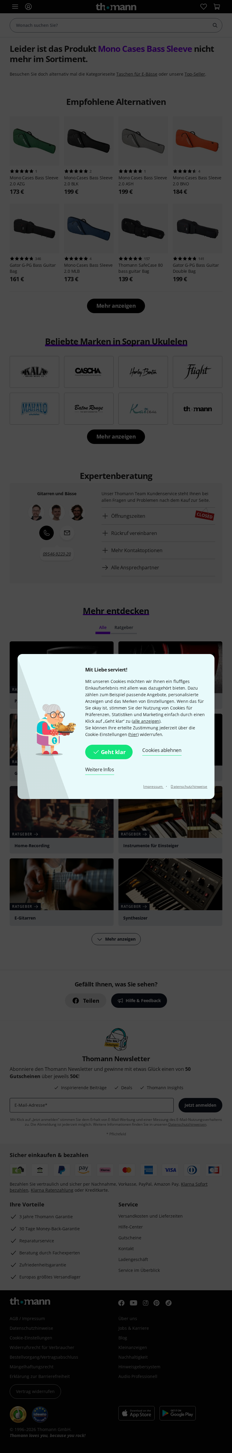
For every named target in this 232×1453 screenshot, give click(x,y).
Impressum (153, 786)
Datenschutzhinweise (189, 786)
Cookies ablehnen (161, 750)
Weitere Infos (99, 769)
